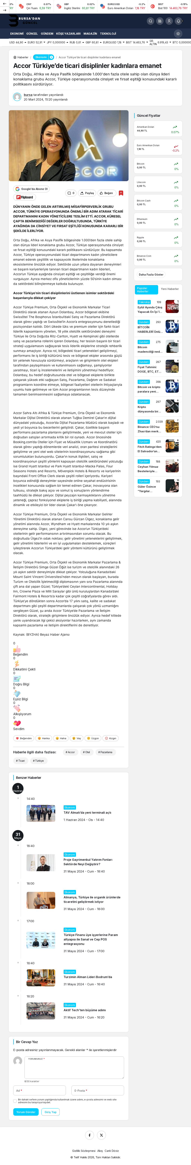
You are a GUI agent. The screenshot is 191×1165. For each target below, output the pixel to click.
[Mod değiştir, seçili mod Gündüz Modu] (178, 34)
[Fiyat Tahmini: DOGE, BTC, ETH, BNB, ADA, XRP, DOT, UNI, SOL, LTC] (158, 367)
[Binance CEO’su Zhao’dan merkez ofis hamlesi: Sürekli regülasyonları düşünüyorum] (158, 426)
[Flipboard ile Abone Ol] (24, 197)
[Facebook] (89, 1135)
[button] (160, 21)
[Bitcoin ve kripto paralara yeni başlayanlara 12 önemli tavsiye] (158, 387)
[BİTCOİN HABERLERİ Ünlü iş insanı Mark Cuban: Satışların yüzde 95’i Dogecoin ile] (158, 327)
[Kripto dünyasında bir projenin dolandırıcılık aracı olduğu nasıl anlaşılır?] (158, 407)
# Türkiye (38, 760)
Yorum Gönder (25, 1112)
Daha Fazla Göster (151, 274)
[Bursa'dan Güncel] (27, 21)
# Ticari (20, 760)
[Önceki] (4, 3)
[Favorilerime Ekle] (121, 193)
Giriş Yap (51, 1112)
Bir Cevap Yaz (27, 1042)
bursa (28, 95)
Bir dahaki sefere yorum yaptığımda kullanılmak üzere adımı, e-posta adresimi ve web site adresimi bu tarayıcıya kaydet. (67, 1101)
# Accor (70, 752)
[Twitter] (101, 1135)
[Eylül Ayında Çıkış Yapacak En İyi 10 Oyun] (158, 307)
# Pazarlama (105, 752)
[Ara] (150, 21)
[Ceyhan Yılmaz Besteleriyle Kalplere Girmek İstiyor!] (158, 466)
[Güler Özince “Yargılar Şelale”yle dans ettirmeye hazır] (158, 486)
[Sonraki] (4, 10)
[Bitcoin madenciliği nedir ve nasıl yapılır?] (158, 347)
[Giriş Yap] (169, 21)
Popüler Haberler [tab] (142, 290)
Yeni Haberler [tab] (170, 288)
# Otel (86, 752)
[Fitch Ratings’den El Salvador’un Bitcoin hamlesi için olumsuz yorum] (158, 446)
